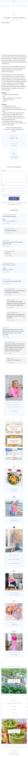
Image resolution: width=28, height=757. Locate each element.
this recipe (15, 123)
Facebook (13, 129)
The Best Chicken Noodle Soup (14, 441)
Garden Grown (14, 730)
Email (3, 190)
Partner (14, 706)
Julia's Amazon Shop (14, 563)
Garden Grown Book (14, 703)
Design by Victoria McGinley (14, 753)
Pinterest (22, 129)
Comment (4, 170)
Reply (7, 223)
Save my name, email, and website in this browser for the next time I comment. (12, 196)
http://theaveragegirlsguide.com (10, 221)
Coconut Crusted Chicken (14, 17)
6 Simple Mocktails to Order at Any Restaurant (14, 428)
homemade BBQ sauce (15, 66)
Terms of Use (14, 751)
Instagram (14, 131)
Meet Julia (14, 411)
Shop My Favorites (14, 555)
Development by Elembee (14, 754)
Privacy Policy (14, 752)
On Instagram (14, 680)
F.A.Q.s (14, 712)
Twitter (17, 129)
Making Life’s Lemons (8, 269)
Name (3, 184)
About (14, 700)
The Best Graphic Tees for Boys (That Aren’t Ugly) (14, 454)
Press (14, 709)
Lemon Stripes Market (14, 559)
